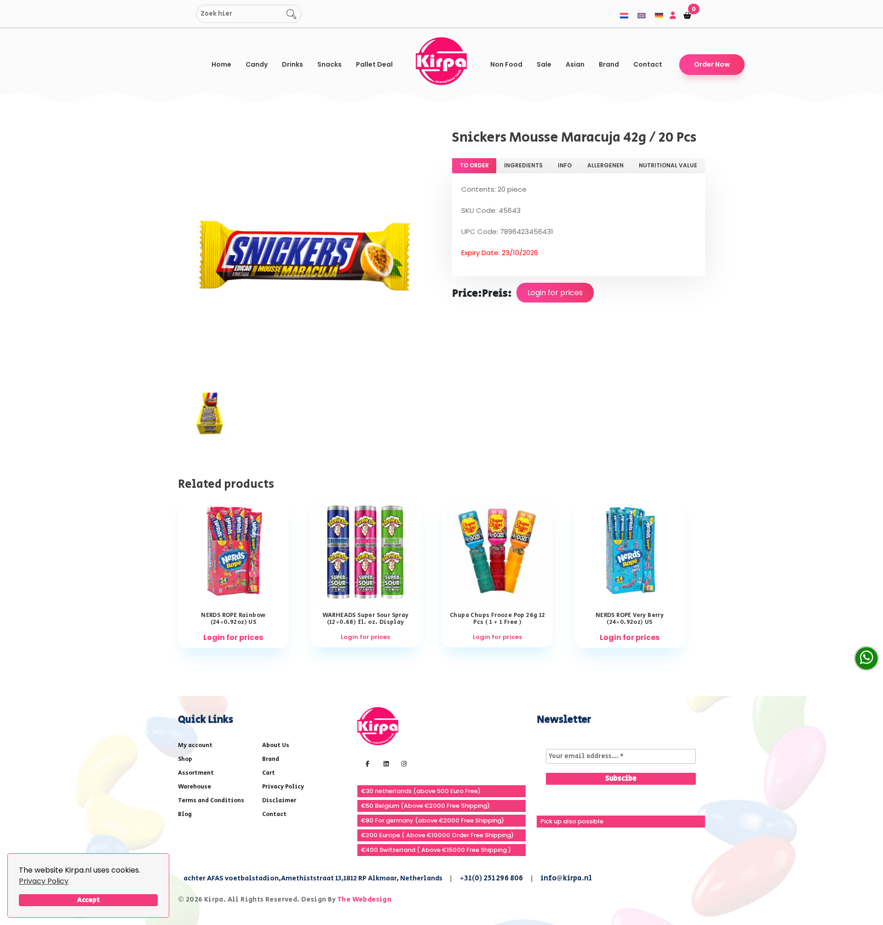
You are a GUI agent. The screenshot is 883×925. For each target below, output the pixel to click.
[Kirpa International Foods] (377, 726)
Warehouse (194, 786)
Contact (647, 64)
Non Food (506, 64)
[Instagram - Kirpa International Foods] (403, 763)
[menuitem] (624, 15)
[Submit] (187, 14)
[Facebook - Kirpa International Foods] (366, 763)
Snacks (329, 64)
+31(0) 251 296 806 (491, 878)
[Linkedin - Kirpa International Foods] (385, 763)
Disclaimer (279, 800)
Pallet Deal (374, 64)
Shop (185, 759)
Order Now (712, 64)
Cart (268, 773)
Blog (185, 814)
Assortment (196, 773)
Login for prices (555, 292)
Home (221, 64)
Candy (257, 64)
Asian (575, 64)
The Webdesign (364, 899)
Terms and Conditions (211, 800)
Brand (609, 64)
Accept (88, 900)
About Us (275, 745)
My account (195, 745)
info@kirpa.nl (566, 878)
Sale (544, 64)
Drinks (292, 64)
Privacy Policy (44, 881)
